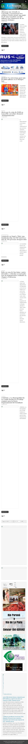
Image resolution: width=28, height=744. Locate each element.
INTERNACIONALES (4, 234)
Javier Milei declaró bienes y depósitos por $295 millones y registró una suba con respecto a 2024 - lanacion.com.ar (14, 698)
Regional (3, 110)
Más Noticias (8, 694)
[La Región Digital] (14, 6)
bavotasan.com (20, 742)
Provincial (3, 76)
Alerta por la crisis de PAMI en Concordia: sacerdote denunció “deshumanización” (12, 113)
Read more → (5, 45)
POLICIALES (3, 10)
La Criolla (3, 396)
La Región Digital (13, 741)
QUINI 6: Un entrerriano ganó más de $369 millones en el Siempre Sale (13, 79)
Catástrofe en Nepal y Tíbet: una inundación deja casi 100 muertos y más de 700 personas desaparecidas (14, 237)
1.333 (22, 521)
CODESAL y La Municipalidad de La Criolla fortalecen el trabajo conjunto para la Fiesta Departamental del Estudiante (13, 400)
